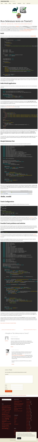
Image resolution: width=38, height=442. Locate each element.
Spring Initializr (33, 36)
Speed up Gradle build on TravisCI (30, 329)
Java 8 (8, 411)
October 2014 (28, 418)
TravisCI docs (31, 217)
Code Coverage (8, 405)
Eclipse (3, 409)
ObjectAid (7, 414)
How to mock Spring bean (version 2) (8, 329)
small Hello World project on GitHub (25, 30)
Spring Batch (5, 420)
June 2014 (27, 421)
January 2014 (28, 428)
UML (8, 426)
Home (2, 3)
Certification (5, 405)
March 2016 (28, 408)
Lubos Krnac (28, 3)
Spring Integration (8, 421)
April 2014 (27, 424)
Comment (7, 374)
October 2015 (28, 414)
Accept (19, 438)
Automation (19, 3)
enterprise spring (7, 409)
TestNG (3, 426)
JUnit (18, 23)
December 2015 (28, 412)
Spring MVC (3, 422)
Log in (15, 430)
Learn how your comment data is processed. (19, 395)
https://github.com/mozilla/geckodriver (18, 355)
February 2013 (28, 431)
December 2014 (28, 415)
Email (6, 387)
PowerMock (8, 416)
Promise (3, 417)
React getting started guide (10, 106)
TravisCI (31, 23)
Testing (6, 3)
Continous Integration (5, 406)
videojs (8, 428)
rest (10, 417)
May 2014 (27, 422)
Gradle (16, 23)
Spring (10, 3)
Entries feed (16, 431)
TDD (10, 424)
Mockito (3, 414)
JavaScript (14, 3)
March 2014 (28, 425)
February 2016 (28, 409)
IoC (5, 411)
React (20, 23)
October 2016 (28, 402)
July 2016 (27, 405)
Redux (9, 417)
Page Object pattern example (18, 410)
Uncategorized (16, 424)
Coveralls (9, 406)
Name (6, 385)
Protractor (5, 417)
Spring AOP (3, 420)
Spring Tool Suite (5, 423)
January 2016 (28, 411)
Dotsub (17, 26)
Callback (3, 405)
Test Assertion (4, 425)
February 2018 (28, 401)
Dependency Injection (6, 407)
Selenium (22, 23)
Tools (24, 3)
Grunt (2, 410)
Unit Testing (5, 428)
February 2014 (28, 427)
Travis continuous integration (29, 29)
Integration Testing (7, 410)
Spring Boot (25, 23)
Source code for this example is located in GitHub (8, 323)
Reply (12, 346)
